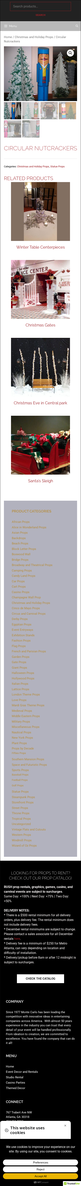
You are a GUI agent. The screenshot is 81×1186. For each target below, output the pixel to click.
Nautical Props (21, 732)
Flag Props (19, 646)
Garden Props (20, 657)
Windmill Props (22, 840)
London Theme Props (26, 694)
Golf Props (18, 785)
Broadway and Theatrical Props (32, 565)
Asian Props (20, 532)
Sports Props (20, 770)
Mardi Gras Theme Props (28, 705)
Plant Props (19, 743)
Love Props (19, 700)
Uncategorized (21, 824)
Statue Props (57, 166)
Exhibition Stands (23, 635)
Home (8, 37)
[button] (70, 53)
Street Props (20, 808)
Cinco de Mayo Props (26, 608)
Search (40, 15)
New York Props (22, 737)
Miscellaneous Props (26, 727)
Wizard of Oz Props (24, 845)
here (17, 939)
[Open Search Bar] (77, 26)
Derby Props (20, 619)
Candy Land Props (23, 576)
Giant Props (19, 667)
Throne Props (20, 813)
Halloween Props (23, 673)
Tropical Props (21, 818)
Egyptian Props (21, 624)
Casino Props (20, 592)
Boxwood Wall (21, 554)
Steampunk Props (23, 797)
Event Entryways (22, 630)
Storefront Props (23, 802)
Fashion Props (21, 640)
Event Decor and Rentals (22, 1072)
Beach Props (20, 543)
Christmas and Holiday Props (34, 37)
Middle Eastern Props (26, 716)
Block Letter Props (24, 549)
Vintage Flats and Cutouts (29, 829)
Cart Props (19, 586)
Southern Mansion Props (28, 759)
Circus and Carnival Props (29, 613)
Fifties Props (19, 753)
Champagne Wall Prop (26, 597)
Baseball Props (20, 774)
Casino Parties (15, 1082)
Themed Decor (15, 1088)
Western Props (21, 835)
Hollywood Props (23, 678)
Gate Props (19, 662)
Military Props (21, 721)
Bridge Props (20, 560)
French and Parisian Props (29, 651)
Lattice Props (20, 689)
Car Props (18, 581)
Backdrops (19, 538)
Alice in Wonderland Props (29, 527)
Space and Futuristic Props (29, 765)
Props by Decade (23, 748)
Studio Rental (14, 1077)
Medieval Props (22, 711)
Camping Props (22, 570)
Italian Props (20, 684)
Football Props (20, 780)
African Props (21, 522)
